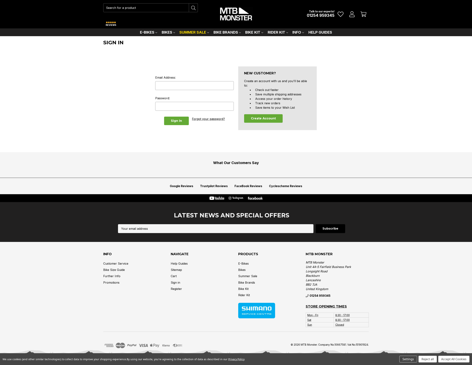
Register (176, 289)
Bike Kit (252, 32)
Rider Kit (276, 32)
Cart (174, 276)
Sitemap (176, 270)
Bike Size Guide (114, 270)
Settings (408, 359)
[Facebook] (255, 198)
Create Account (263, 118)
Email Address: (165, 77)
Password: (162, 98)
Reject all (427, 359)
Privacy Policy (236, 359)
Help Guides (320, 32)
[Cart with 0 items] (363, 14)
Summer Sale (192, 32)
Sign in (175, 282)
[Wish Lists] (340, 14)
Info (296, 32)
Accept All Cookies (453, 359)
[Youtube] (216, 198)
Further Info (111, 276)
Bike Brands (226, 32)
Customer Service (115, 263)
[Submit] (193, 7)
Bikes (167, 32)
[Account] (352, 14)
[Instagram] (236, 198)
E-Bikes (147, 32)
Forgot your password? (208, 119)
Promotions (111, 282)
